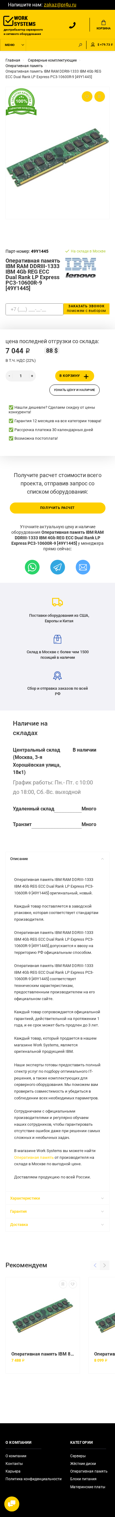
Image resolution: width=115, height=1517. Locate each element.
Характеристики (25, 1198)
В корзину (69, 376)
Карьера (13, 1471)
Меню (9, 45)
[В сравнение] (63, 1284)
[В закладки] (73, 1284)
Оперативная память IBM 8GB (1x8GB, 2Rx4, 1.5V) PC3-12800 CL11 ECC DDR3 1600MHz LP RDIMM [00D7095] (42, 1354)
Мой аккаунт (93, 45)
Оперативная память (34, 1157)
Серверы (78, 1456)
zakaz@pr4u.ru (60, 5)
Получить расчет (57, 508)
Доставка (19, 1224)
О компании (16, 1456)
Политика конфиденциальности (34, 1479)
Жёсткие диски (83, 1464)
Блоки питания (83, 1479)
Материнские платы (87, 1487)
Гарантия (18, 1211)
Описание (19, 858)
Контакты (14, 1464)
